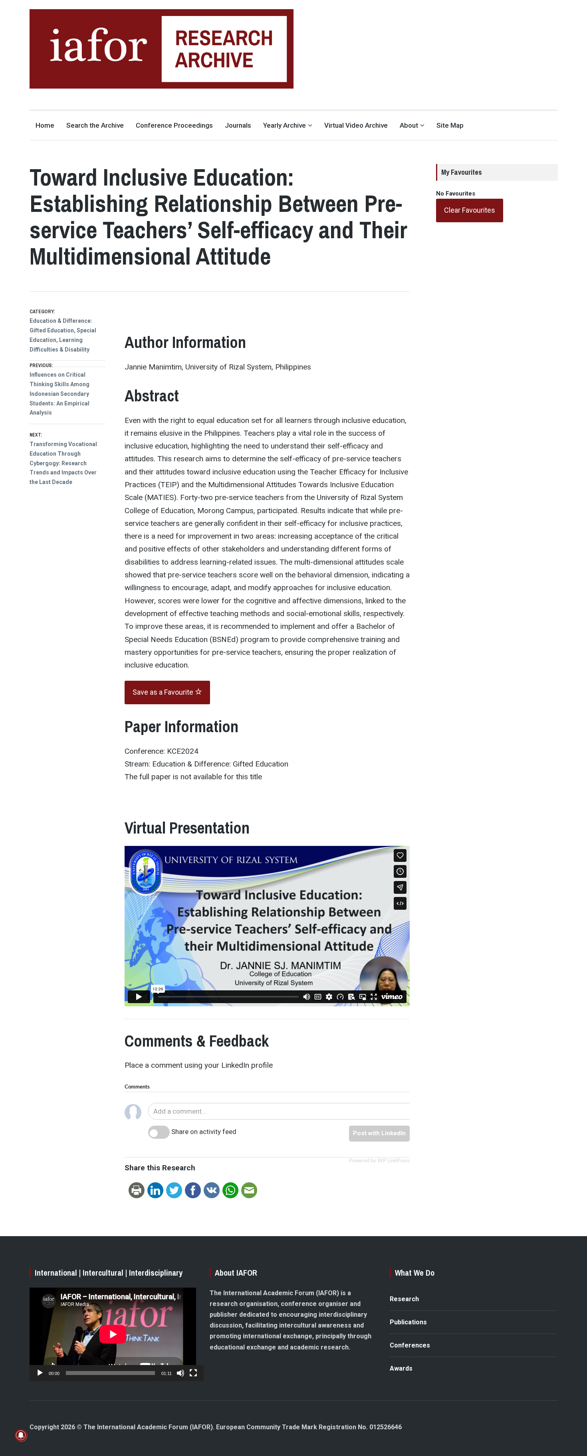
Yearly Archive (284, 125)
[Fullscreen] (193, 1373)
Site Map (450, 125)
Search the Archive (95, 125)
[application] (113, 1334)
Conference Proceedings (174, 125)
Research (404, 1299)
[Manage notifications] (20, 1435)
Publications (408, 1322)
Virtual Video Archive (356, 125)
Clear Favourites (469, 210)
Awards (401, 1368)
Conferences (410, 1345)
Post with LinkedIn (379, 1133)
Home (45, 125)
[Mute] (180, 1373)
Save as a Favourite (164, 692)
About (409, 125)
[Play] (40, 1373)
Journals (238, 125)
